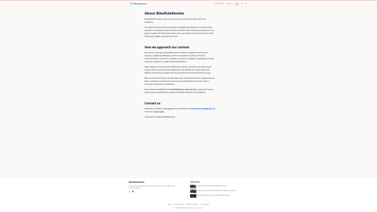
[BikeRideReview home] (138, 3)
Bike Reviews (219, 3)
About (237, 3)
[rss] (130, 191)
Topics (228, 3)
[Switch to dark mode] (246, 3)
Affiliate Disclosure (192, 204)
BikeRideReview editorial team (184, 89)
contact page (158, 112)
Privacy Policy (205, 204)
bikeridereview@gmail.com (203, 108)
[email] (133, 191)
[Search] (242, 3)
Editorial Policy (179, 204)
